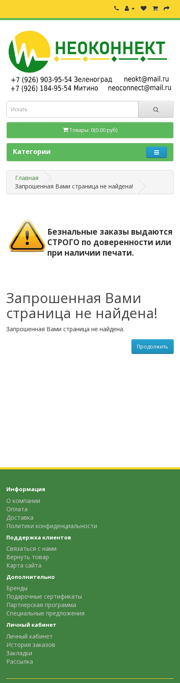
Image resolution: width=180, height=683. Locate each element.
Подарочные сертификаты (44, 596)
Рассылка (19, 661)
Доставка (19, 517)
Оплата (17, 509)
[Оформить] (167, 8)
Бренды (17, 588)
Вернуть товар (27, 557)
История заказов (30, 645)
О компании (23, 501)
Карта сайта (23, 565)
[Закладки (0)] (144, 8)
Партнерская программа (41, 605)
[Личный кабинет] (130, 8)
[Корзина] (155, 8)
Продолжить (152, 346)
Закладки (19, 653)
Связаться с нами (31, 548)
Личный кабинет (29, 636)
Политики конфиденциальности (51, 526)
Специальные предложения (45, 613)
